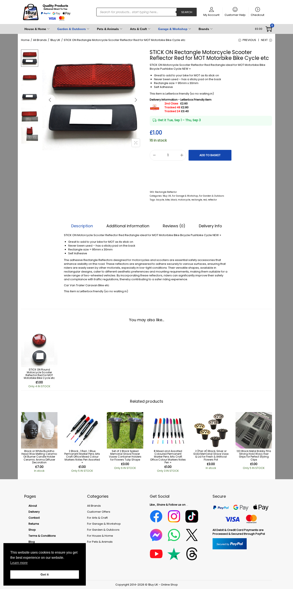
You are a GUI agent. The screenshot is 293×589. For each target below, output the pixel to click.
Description (82, 226)
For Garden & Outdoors (211, 195)
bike (167, 199)
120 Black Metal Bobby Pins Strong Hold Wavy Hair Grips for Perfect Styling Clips (254, 455)
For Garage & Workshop (185, 195)
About (33, 506)
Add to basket (210, 155)
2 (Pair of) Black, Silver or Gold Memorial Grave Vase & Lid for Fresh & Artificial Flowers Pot (210, 455)
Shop (32, 530)
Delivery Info (210, 226)
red (205, 199)
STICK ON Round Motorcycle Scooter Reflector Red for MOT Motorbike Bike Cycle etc (39, 374)
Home (25, 40)
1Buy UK (55, 40)
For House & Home (100, 536)
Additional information (127, 226)
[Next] (135, 100)
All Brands (40, 40)
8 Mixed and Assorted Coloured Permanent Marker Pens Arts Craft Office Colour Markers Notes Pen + (168, 456)
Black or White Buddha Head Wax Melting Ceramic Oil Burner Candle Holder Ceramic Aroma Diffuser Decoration (39, 456)
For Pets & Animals (100, 542)
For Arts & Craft (97, 518)
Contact (34, 518)
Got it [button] (45, 574)
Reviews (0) (174, 226)
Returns (34, 524)
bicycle (160, 199)
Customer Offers (98, 512)
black (174, 199)
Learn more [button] (19, 563)
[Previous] (50, 100)
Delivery (34, 512)
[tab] (82, 226)
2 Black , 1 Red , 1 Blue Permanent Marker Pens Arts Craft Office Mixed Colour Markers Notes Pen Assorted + (82, 456)
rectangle (196, 199)
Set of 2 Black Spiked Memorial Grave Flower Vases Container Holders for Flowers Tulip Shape (125, 455)
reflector (212, 199)
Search (186, 12)
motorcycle (184, 199)
